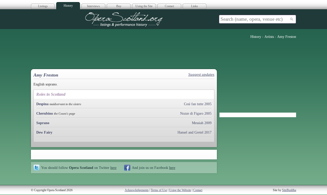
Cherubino (44, 113)
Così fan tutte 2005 (198, 104)
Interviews (93, 6)
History (68, 5)
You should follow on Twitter (78, 168)
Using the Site (144, 6)
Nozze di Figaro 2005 (196, 113)
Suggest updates (201, 74)
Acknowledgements (137, 190)
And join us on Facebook (153, 168)
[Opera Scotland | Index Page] (123, 19)
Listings (43, 6)
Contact (169, 6)
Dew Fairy (44, 132)
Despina (42, 104)
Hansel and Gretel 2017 (195, 132)
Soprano (42, 123)
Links (194, 6)
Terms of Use (159, 190)
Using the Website (180, 190)
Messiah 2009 (202, 123)
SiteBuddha (289, 190)
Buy (118, 6)
